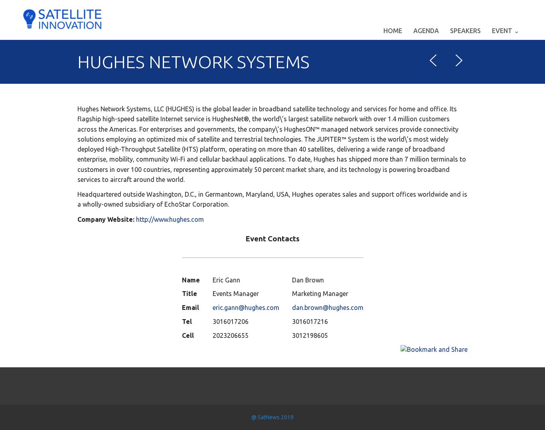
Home (392, 30)
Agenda (426, 30)
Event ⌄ (505, 30)
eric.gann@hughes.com (246, 307)
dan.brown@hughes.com (327, 307)
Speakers (465, 30)
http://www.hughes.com (170, 219)
